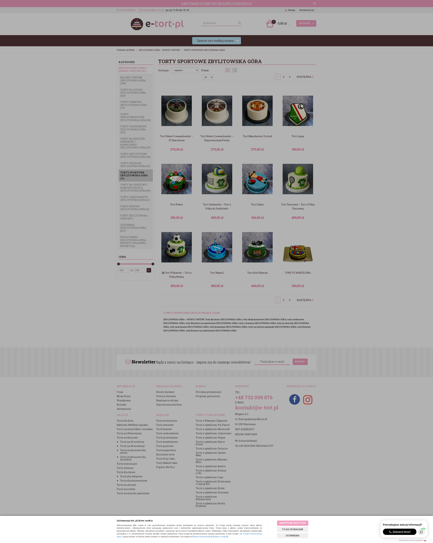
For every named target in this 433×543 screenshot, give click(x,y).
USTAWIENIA (292, 535)
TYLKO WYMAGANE (292, 529)
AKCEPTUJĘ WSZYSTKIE (292, 523)
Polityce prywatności (202, 536)
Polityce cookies (220, 536)
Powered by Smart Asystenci (412, 540)
